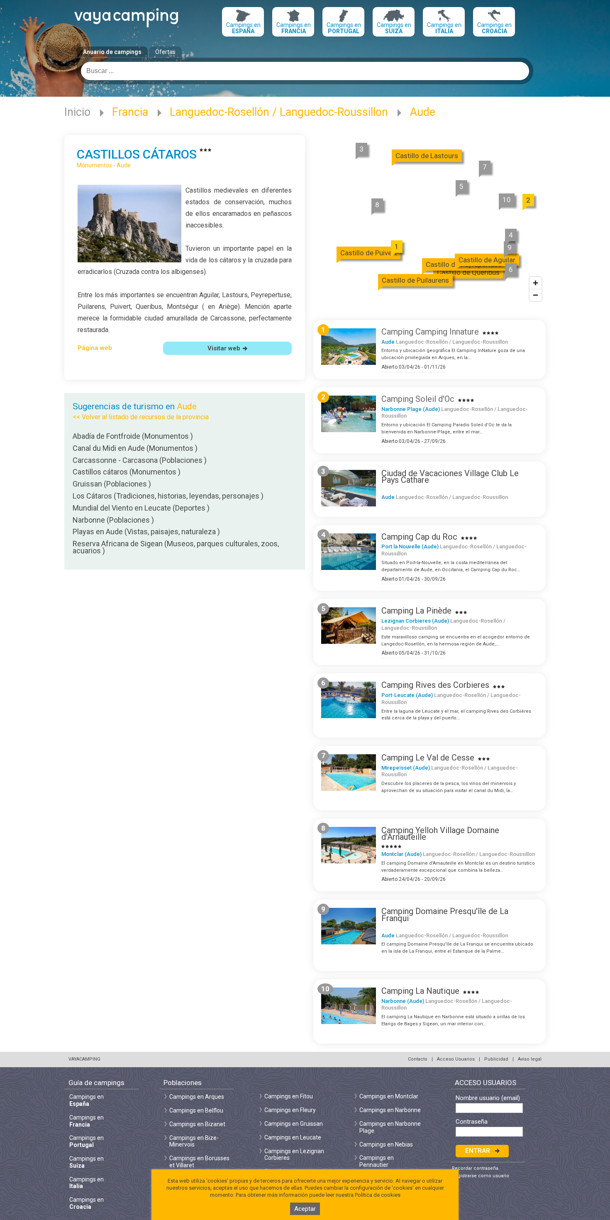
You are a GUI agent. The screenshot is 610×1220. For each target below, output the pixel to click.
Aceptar (305, 1209)
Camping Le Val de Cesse (427, 758)
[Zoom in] (535, 283)
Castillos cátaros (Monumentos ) (127, 471)
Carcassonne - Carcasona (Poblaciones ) (140, 460)
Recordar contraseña (475, 1168)
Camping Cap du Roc (419, 537)
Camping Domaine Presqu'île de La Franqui (444, 914)
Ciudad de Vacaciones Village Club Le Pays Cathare (450, 476)
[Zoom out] (535, 295)
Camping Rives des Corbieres (435, 685)
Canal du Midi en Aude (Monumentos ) (135, 448)
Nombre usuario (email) (488, 1098)
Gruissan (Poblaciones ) (112, 483)
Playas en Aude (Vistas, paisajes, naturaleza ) (146, 531)
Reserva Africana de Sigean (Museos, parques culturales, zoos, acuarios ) (176, 547)
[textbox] (305, 71)
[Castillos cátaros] (129, 260)
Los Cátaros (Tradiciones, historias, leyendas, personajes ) (168, 495)
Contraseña (472, 1121)
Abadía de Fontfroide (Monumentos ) (133, 436)
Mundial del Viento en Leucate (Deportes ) (141, 508)
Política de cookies (377, 1195)
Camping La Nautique (420, 991)
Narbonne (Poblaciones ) (113, 520)
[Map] (429, 221)
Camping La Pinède (416, 611)
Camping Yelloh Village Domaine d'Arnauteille (440, 833)
